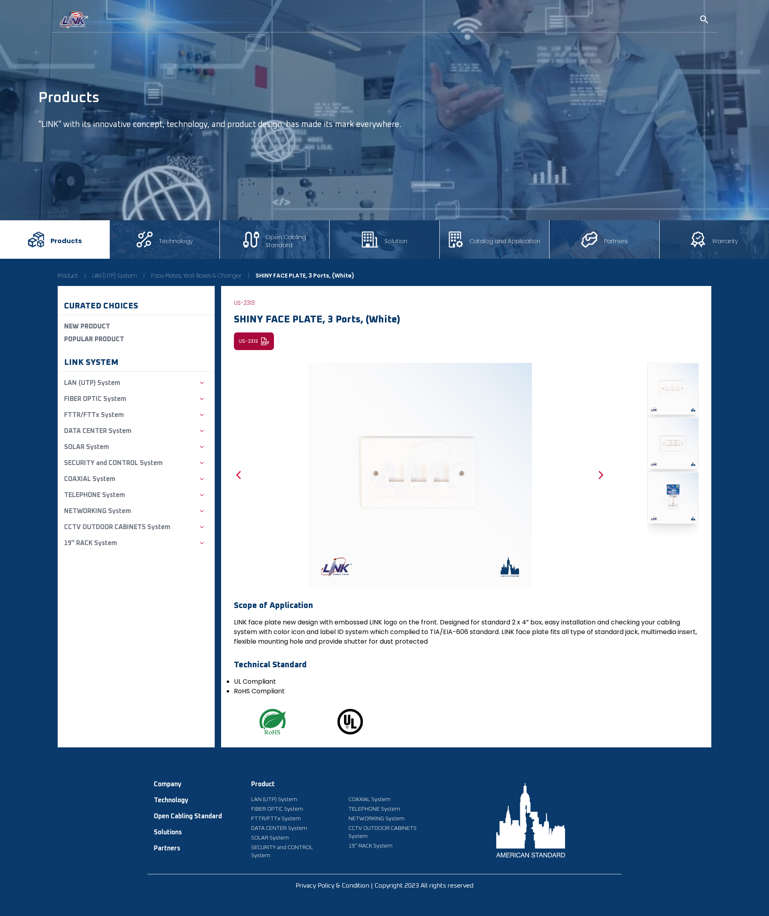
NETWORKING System (376, 818)
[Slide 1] (673, 388)
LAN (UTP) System (114, 276)
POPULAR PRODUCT (94, 339)
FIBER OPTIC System (277, 809)
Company (167, 784)
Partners (167, 848)
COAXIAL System (369, 799)
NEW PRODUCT (87, 326)
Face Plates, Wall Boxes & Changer (196, 276)
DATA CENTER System (279, 828)
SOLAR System (270, 838)
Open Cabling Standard (188, 816)
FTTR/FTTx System (276, 818)
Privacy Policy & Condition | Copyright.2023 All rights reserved (384, 885)
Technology (171, 800)
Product (68, 276)
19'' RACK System (370, 846)
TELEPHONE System (374, 809)
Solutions (168, 832)
